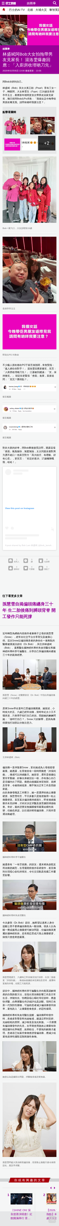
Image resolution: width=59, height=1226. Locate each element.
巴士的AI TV (17, 9)
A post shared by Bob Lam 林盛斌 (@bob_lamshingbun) (32, 545)
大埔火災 (41, 9)
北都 (30, 9)
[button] (50, 1188)
